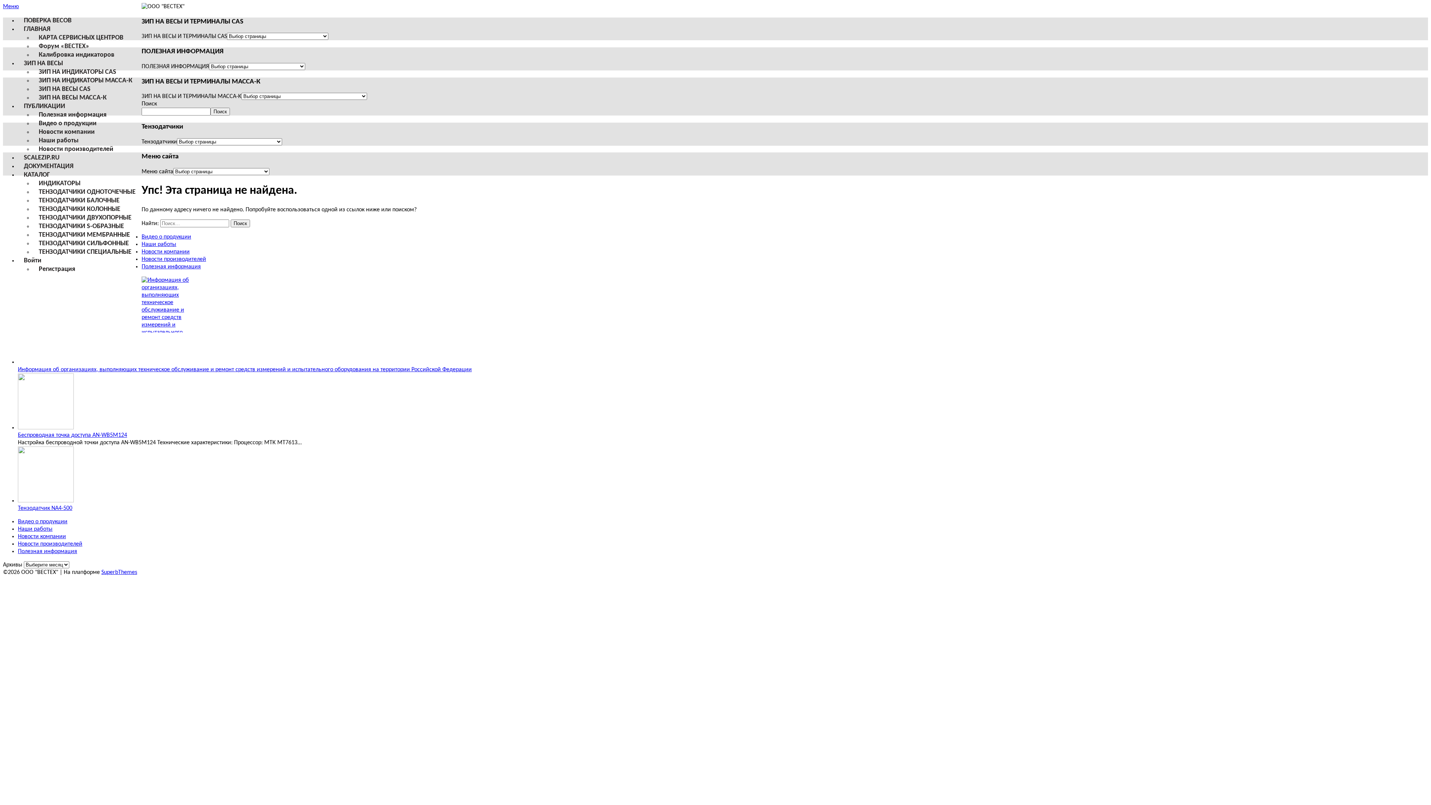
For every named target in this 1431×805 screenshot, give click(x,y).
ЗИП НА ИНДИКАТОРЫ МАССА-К (85, 80)
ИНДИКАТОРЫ (59, 183)
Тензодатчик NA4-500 (45, 508)
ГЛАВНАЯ (37, 29)
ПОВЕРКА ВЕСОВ (48, 20)
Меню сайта (157, 172)
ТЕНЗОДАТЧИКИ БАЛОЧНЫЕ (79, 200)
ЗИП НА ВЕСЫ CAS (65, 89)
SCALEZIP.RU (42, 157)
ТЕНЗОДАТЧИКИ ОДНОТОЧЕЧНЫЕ (87, 192)
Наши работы (59, 140)
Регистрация (57, 269)
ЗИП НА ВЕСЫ (43, 63)
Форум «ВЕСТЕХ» (64, 46)
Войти (32, 260)
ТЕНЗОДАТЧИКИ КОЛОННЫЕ (79, 209)
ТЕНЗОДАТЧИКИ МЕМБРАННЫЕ (84, 235)
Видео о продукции (68, 123)
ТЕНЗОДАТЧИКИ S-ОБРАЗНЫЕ (81, 226)
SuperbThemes (119, 572)
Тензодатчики (159, 142)
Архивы (12, 565)
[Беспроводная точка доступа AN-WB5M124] (46, 428)
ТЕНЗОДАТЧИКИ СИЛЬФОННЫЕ (84, 243)
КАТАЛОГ (37, 175)
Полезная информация (73, 115)
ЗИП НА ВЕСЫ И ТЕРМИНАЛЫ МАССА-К (191, 97)
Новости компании (67, 132)
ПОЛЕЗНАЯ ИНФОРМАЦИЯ (175, 67)
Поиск (149, 104)
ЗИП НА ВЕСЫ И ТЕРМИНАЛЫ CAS (184, 37)
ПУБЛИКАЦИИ (44, 106)
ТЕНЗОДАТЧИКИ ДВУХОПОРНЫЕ (85, 217)
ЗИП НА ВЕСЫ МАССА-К (73, 97)
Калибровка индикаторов (76, 55)
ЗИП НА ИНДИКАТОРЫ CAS (77, 72)
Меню (11, 7)
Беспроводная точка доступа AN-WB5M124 (72, 435)
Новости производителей (76, 149)
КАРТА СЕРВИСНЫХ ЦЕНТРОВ (81, 37)
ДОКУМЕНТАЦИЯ (48, 166)
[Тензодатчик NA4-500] (46, 501)
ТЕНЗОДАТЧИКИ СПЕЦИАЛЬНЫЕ (85, 252)
